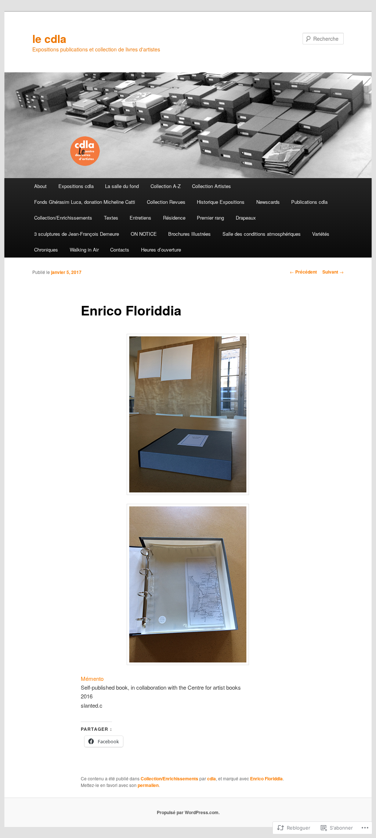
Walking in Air (84, 249)
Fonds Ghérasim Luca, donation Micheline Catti (84, 201)
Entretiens (140, 217)
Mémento (93, 678)
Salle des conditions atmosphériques (262, 233)
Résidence (174, 217)
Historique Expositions (221, 201)
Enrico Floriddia (266, 778)
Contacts (119, 249)
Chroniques (46, 249)
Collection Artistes (211, 186)
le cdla (49, 38)
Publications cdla (309, 201)
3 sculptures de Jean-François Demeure (76, 233)
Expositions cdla (76, 186)
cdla (211, 778)
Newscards (268, 201)
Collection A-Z (166, 186)
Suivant (333, 271)
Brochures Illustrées (189, 233)
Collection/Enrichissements (63, 217)
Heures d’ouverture (161, 249)
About (40, 186)
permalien (148, 785)
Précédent (303, 271)
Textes (111, 217)
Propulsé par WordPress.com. (188, 812)
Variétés (320, 233)
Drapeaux (246, 217)
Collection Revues (166, 201)
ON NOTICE (144, 233)
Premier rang (210, 217)
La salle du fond (122, 186)
